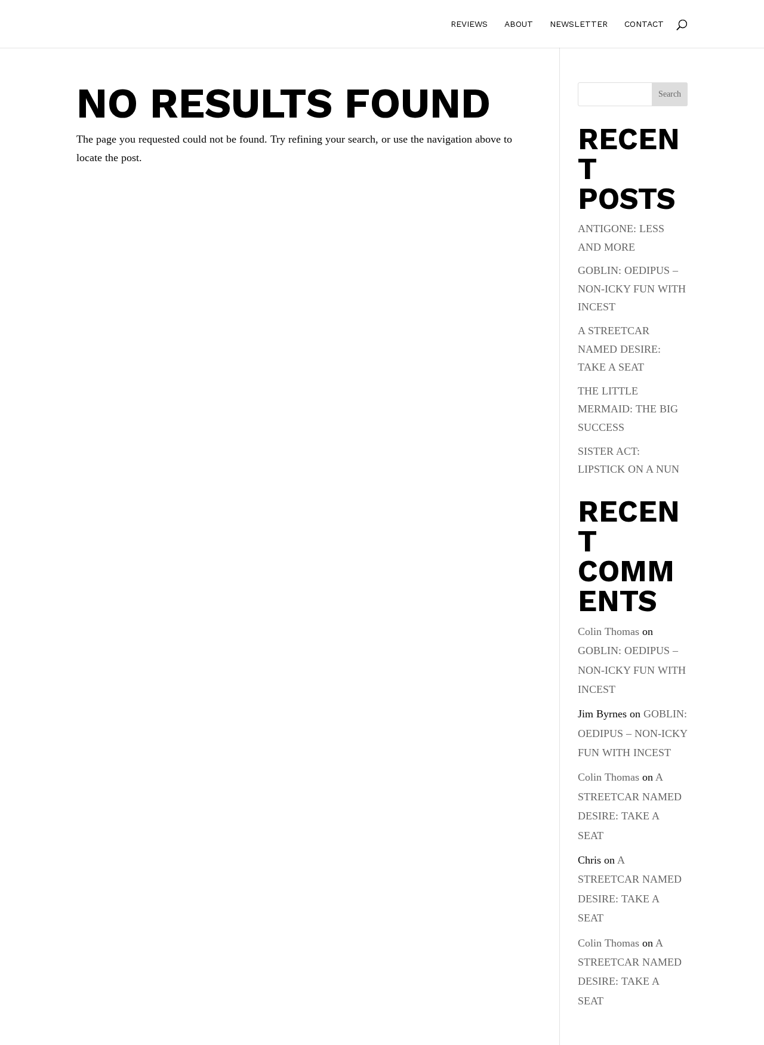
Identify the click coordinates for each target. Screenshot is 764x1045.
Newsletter (579, 24)
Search (669, 94)
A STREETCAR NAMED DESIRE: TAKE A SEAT (619, 349)
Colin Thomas (608, 631)
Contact (644, 24)
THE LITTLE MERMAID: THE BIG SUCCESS (628, 409)
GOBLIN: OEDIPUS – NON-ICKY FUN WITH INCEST (632, 288)
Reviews (469, 24)
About (518, 24)
